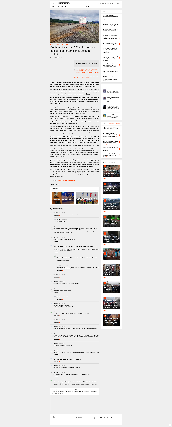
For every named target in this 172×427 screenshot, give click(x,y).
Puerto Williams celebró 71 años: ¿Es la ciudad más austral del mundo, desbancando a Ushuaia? (87, 200)
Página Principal (79, 417)
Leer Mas (104, 178)
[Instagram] (100, 3)
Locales (67, 6)
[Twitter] (105, 3)
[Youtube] (103, 3)
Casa (51, 44)
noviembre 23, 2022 (65, 265)
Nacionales (87, 6)
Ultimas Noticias (64, 44)
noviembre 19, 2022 (62, 212)
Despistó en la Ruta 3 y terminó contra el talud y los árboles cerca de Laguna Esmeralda (113, 91)
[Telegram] (110, 3)
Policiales (74, 6)
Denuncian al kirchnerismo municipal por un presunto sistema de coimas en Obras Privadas (111, 172)
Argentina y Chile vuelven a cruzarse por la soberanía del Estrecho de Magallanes (113, 116)
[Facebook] (98, 3)
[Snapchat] (108, 3)
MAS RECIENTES (107, 86)
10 (105, 316)
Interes (80, 6)
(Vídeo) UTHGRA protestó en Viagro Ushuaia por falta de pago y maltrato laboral (86, 76)
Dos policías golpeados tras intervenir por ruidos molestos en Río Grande (62, 200)
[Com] (111, 418)
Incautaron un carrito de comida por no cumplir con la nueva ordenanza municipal (86, 73)
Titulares (57, 44)
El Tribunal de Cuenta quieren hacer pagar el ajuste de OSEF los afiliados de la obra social (86, 69)
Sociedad (60, 6)
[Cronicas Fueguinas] (64, 4)
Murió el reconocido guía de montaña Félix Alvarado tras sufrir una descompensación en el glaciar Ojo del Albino (111, 304)
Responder (56, 215)
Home (54, 6)
